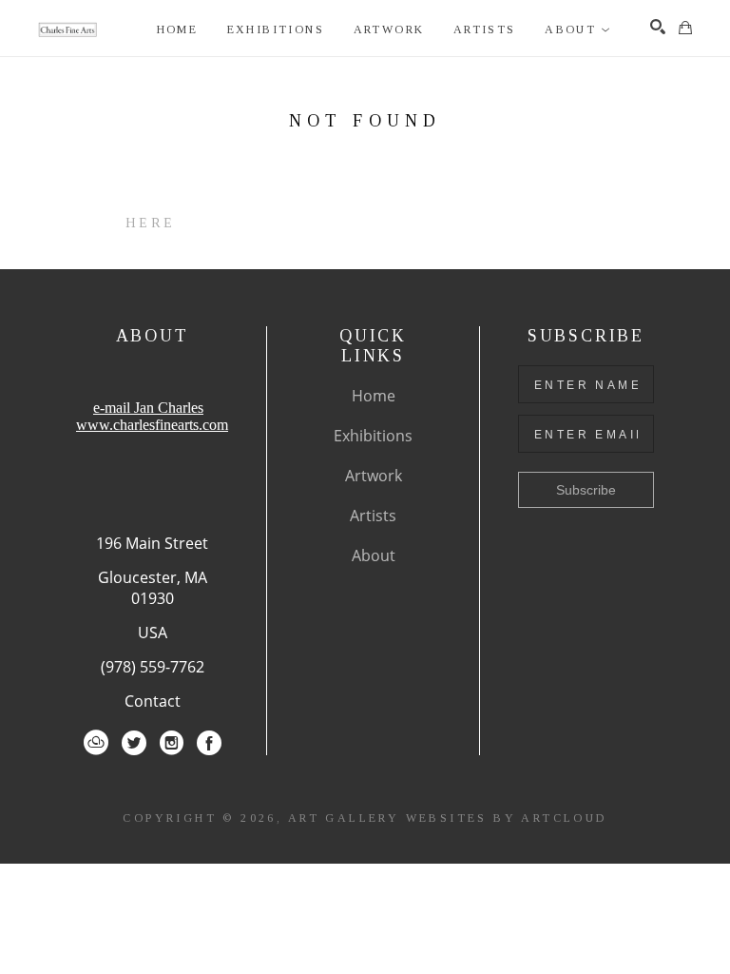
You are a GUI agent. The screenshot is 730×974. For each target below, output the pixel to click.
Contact (153, 701)
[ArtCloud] (96, 742)
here (150, 223)
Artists (373, 515)
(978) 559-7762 (152, 666)
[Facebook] (209, 742)
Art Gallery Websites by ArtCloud (447, 818)
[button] (578, 30)
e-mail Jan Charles (148, 407)
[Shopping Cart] (685, 27)
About (373, 555)
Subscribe (586, 489)
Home (373, 395)
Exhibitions (373, 435)
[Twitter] (134, 742)
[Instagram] (171, 742)
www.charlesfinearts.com (152, 425)
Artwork (373, 475)
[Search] (657, 26)
